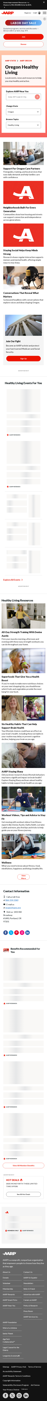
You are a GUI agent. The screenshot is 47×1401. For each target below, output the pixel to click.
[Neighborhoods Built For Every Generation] (23, 192)
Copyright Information (11, 1380)
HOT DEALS (12, 1180)
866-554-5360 (11, 900)
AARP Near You (9, 1305)
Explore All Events (11, 580)
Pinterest (16, 932)
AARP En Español (30, 1278)
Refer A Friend (29, 1289)
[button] (44, 12)
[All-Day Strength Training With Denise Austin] (23, 616)
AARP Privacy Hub (18, 1367)
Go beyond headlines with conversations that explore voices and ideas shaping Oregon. (23, 301)
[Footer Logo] (23, 1253)
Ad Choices (35, 1385)
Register (28, 13)
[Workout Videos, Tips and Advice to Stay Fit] (23, 799)
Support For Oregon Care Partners (21, 168)
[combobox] (23, 97)
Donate (6, 1278)
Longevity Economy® (11, 1356)
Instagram (22, 932)
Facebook (5, 932)
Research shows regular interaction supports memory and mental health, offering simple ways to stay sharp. (23, 260)
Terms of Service (34, 1367)
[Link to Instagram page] (19, 1395)
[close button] (44, 19)
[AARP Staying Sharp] (23, 755)
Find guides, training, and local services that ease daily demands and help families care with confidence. (22, 174)
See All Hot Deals (23, 1194)
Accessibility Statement (12, 1371)
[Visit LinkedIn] (26, 1395)
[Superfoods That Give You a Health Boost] (23, 660)
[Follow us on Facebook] (5, 1395)
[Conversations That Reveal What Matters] (23, 277)
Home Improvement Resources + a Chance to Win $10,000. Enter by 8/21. (17, 3)
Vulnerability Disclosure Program (16, 1385)
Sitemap (6, 1367)
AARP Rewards (9, 1294)
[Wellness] (23, 846)
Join (23, 37)
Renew (23, 44)
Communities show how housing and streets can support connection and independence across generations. (22, 217)
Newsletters (28, 1283)
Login (35, 13)
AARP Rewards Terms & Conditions (16, 1376)
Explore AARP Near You (17, 91)
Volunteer (6, 1283)
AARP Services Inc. (31, 1317)
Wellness (6, 862)
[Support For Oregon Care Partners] (23, 153)
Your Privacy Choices (11, 1389)
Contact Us (28, 1272)
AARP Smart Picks (10, 1300)
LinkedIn (27, 932)
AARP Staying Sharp (12, 771)
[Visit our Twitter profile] (12, 1395)
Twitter (11, 932)
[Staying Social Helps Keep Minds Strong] (23, 235)
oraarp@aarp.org (13, 907)
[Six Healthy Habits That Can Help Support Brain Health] (23, 708)
